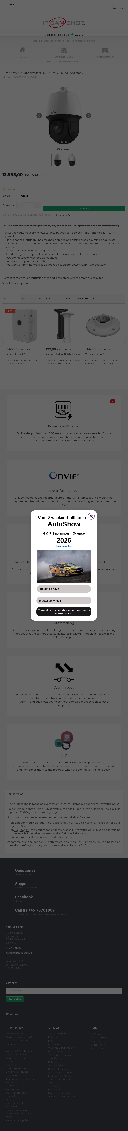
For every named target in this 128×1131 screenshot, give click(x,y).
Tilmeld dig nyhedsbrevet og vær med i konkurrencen (64, 612)
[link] (64, 566)
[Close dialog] (91, 516)
